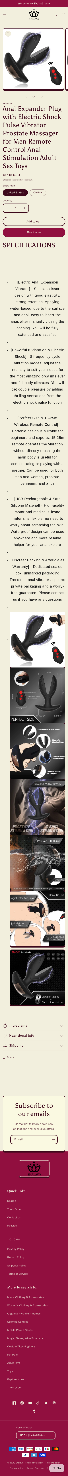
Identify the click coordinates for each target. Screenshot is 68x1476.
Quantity (7, 200)
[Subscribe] (53, 1139)
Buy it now (34, 232)
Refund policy (54, 1463)
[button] (5, 14)
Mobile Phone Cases (20, 1330)
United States (15, 192)
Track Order (14, 1209)
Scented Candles (17, 1321)
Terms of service (35, 1468)
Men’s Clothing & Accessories (25, 1297)
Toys (10, 1371)
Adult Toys (13, 1363)
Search (11, 1201)
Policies (12, 1225)
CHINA (37, 192)
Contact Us (14, 1217)
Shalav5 (20, 1462)
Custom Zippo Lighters (21, 1346)
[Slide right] (42, 97)
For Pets (12, 1354)
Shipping (7, 180)
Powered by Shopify (34, 1462)
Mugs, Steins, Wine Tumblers (25, 1338)
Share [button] (10, 1057)
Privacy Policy (15, 1249)
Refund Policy (15, 1257)
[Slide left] (26, 97)
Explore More (15, 1379)
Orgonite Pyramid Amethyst (24, 1313)
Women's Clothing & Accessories (27, 1305)
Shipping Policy (16, 1265)
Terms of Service (17, 1273)
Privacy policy (17, 1468)
